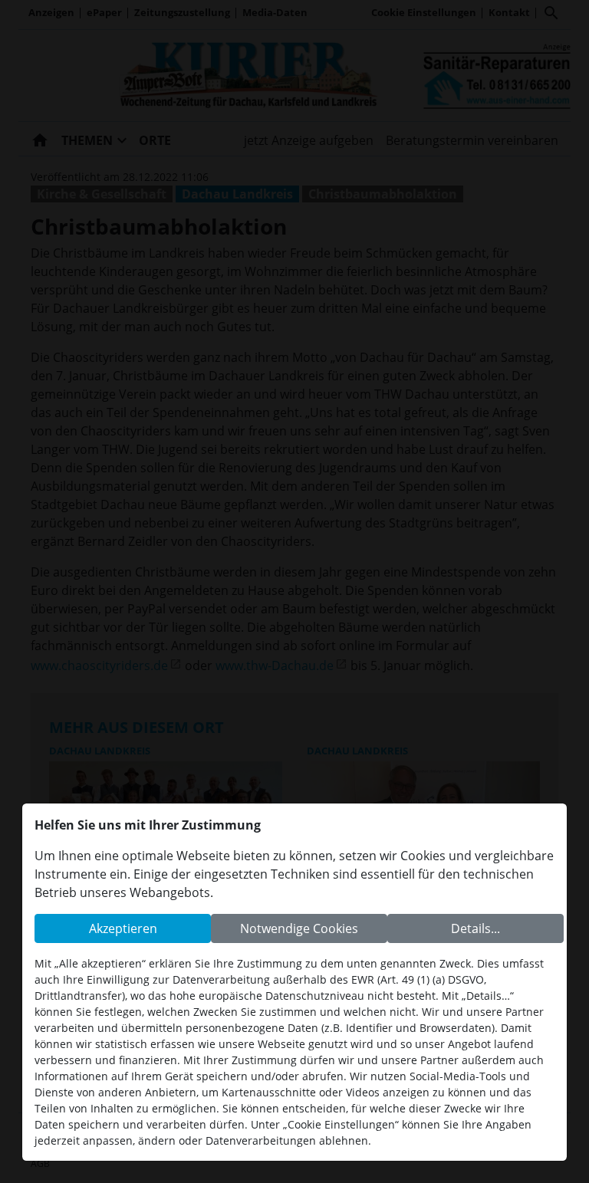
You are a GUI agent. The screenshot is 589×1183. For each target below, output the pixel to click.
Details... (475, 928)
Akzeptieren (123, 928)
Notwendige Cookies (299, 928)
